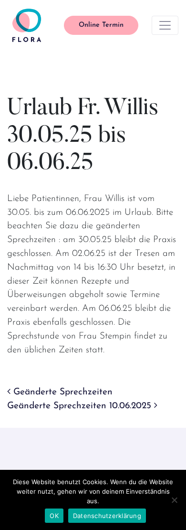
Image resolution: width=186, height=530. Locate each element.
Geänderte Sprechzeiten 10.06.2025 (80, 406)
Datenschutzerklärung (107, 515)
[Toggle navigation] (165, 25)
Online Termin (101, 25)
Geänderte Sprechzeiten (61, 392)
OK (54, 515)
